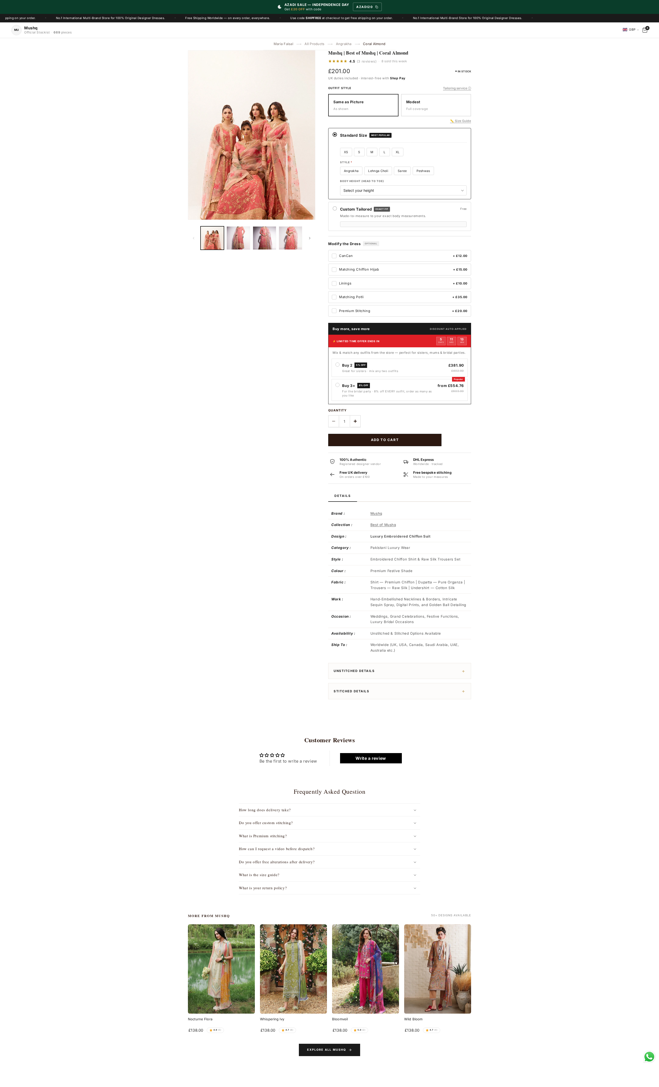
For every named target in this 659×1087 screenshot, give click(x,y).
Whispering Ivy (272, 1019)
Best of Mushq (383, 525)
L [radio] (384, 152)
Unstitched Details (354, 671)
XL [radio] (398, 152)
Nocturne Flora (200, 1019)
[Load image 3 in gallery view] (264, 238)
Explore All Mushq (326, 1049)
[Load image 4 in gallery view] (290, 238)
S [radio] (359, 152)
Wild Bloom (413, 1019)
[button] (329, 810)
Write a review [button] (370, 758)
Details (342, 496)
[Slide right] (309, 238)
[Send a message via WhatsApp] (649, 1057)
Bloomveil (340, 1019)
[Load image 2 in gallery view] (238, 238)
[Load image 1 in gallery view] (212, 238)
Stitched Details (351, 691)
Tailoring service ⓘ (457, 88)
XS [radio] (346, 152)
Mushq (376, 513)
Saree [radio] (402, 171)
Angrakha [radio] (351, 171)
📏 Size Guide (460, 120)
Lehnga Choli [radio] (378, 171)
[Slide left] (193, 238)
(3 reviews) (367, 61)
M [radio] (371, 152)
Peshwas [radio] (423, 171)
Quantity (337, 410)
